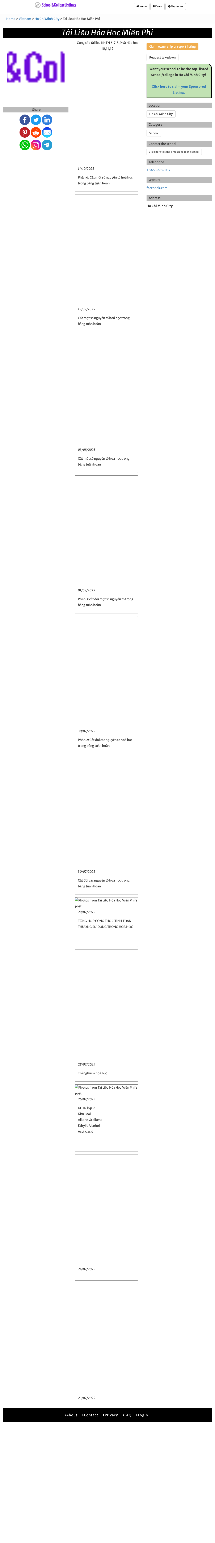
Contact (91, 1415)
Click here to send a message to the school (174, 151)
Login (143, 1415)
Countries (176, 6)
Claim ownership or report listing (172, 46)
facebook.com (157, 188)
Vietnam (25, 19)
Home (143, 6)
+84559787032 (158, 170)
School (154, 133)
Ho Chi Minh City (47, 19)
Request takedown (162, 57)
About (71, 1415)
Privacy (111, 1415)
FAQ (128, 1415)
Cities (158, 6)
